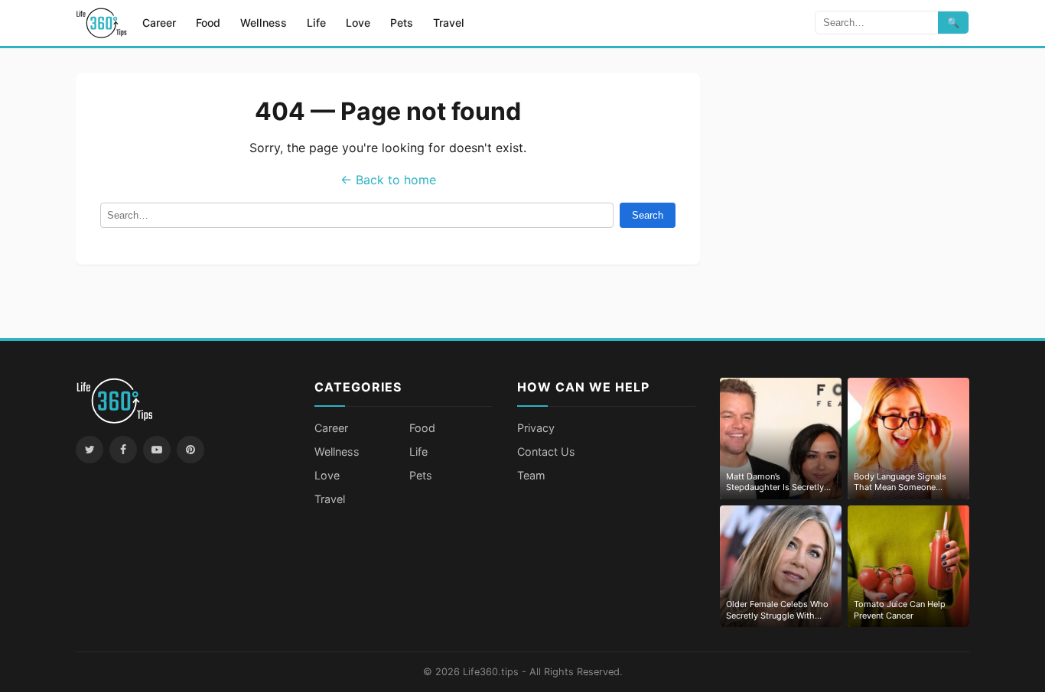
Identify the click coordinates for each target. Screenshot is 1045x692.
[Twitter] (89, 449)
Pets (401, 22)
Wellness (263, 22)
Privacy (536, 427)
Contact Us (546, 451)
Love (358, 22)
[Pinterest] (190, 449)
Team (531, 475)
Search (647, 215)
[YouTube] (157, 449)
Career (159, 22)
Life (316, 22)
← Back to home (388, 179)
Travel (448, 22)
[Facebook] (123, 449)
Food (208, 22)
